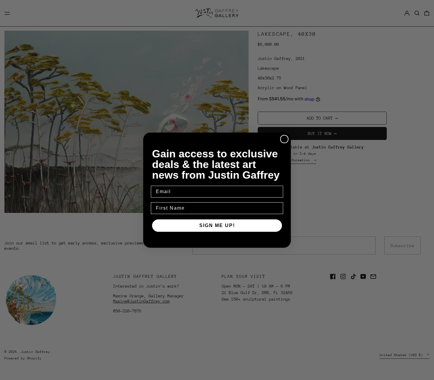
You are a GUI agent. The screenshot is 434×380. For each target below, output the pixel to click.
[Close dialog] (284, 139)
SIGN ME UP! (217, 225)
